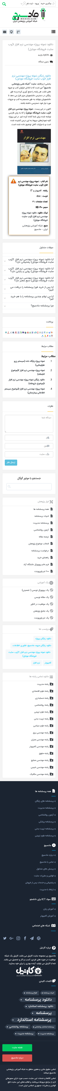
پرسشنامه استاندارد (34, 1020)
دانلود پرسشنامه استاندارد (40, 1006)
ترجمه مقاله (44, 537)
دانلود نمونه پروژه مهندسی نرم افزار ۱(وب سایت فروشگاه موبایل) (35, 216)
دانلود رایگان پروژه (43, 639)
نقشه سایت (17, 1048)
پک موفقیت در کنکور (40, 604)
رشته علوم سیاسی (41, 726)
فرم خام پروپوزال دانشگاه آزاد (36, 564)
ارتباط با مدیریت (47, 890)
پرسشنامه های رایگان (44, 801)
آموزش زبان (48, 909)
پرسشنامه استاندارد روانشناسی (44, 1027)
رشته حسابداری (42, 698)
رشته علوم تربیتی (41, 712)
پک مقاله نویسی (41, 597)
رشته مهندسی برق (41, 733)
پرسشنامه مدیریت (41, 523)
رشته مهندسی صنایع (40, 760)
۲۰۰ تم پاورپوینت (41, 571)
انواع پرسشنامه (31, 992)
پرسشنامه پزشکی (46, 822)
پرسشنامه (44, 1013)
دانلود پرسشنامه (38, 999)
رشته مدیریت (43, 684)
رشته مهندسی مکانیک (39, 774)
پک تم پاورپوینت (41, 618)
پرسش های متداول (45, 869)
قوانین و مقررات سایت (44, 876)
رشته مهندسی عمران (40, 740)
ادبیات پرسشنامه (41, 516)
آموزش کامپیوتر (47, 916)
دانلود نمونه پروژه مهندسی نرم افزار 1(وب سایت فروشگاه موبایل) (29, 654)
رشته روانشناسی (42, 705)
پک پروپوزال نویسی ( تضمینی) (35, 590)
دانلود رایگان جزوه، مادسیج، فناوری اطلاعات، (31, 645)
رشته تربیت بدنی (41, 719)
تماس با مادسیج (47, 862)
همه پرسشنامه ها (41, 509)
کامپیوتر (48, 663)
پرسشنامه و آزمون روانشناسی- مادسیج (29, 15)
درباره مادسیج (48, 855)
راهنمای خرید (43, 558)
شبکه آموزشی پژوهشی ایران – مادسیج (35, 227)
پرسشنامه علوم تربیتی (44, 836)
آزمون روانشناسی (41, 530)
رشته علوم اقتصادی (40, 691)
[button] (29, 261)
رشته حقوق (44, 753)
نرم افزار (36, 663)
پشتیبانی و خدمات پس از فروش (39, 883)
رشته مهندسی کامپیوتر (39, 747)
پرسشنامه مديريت (47, 1033)
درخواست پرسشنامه (40, 551)
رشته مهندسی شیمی (40, 767)
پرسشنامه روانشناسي (18, 1027)
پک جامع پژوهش (41, 611)
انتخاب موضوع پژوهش (38, 544)
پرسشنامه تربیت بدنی (44, 829)
